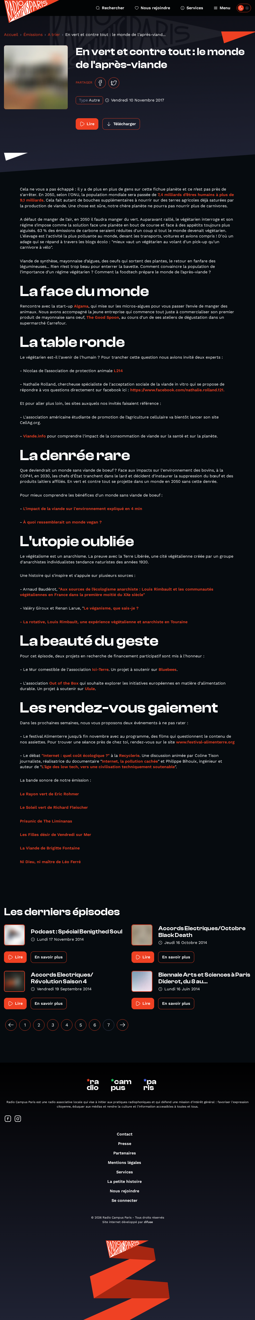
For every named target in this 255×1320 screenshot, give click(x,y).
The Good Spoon (102, 317)
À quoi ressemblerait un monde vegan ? (62, 522)
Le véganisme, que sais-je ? (111, 608)
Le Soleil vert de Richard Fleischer (54, 807)
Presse (124, 1143)
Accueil (11, 34)
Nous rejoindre (155, 7)
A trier (54, 34)
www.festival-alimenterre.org (205, 742)
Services (195, 7)
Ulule (90, 688)
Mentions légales (124, 1162)
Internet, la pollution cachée (130, 761)
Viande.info (35, 436)
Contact (124, 1134)
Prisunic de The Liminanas (46, 821)
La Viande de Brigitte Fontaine (50, 848)
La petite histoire (124, 1181)
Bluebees (168, 669)
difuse (148, 1222)
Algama (81, 306)
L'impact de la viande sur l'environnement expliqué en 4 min (82, 508)
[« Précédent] (10, 1024)
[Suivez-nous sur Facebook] (8, 1119)
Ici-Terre (100, 669)
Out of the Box (63, 683)
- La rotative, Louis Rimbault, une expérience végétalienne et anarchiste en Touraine (104, 621)
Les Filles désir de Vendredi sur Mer (56, 834)
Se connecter (124, 1200)
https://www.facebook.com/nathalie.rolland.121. (178, 390)
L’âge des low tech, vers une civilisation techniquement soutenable (108, 766)
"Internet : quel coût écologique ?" (76, 755)
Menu (225, 7)
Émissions (33, 34)
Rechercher (113, 7)
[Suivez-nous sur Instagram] (18, 1119)
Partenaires (124, 1153)
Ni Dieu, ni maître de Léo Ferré (51, 861)
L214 (118, 370)
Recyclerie (129, 755)
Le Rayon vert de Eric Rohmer (49, 794)
